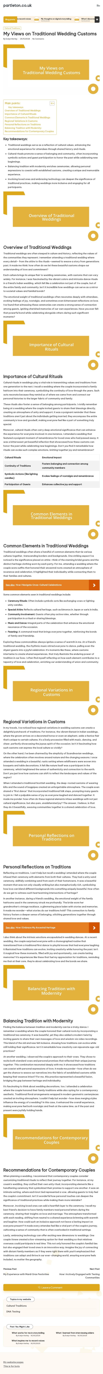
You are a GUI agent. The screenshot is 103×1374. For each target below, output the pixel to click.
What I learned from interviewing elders (75, 1333)
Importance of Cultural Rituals (20, 114)
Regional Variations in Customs (21, 121)
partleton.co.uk (17, 5)
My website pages (13, 1362)
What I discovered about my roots (76, 19)
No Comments (38, 39)
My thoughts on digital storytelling (36, 19)
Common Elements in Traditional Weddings (27, 117)
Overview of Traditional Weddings (23, 110)
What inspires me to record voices (28, 1340)
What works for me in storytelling (28, 1333)
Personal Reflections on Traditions (23, 124)
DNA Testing (13, 1311)
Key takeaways (15, 107)
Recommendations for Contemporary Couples (29, 131)
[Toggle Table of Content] (51, 103)
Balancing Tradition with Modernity (23, 128)
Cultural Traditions (12, 28)
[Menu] (98, 5)
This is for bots (11, 1366)
